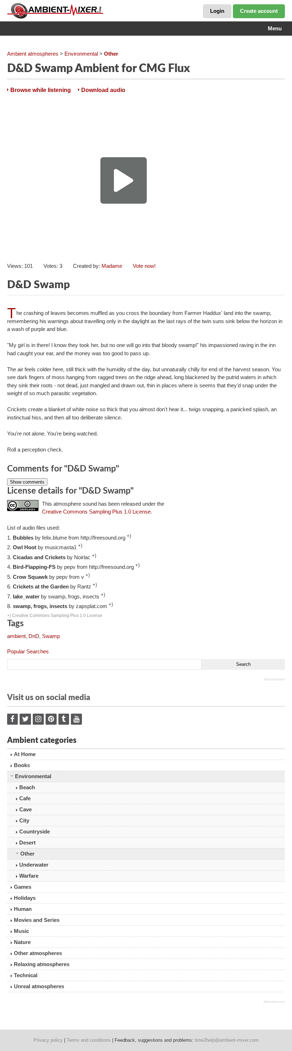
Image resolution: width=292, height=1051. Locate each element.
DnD (33, 636)
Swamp (51, 636)
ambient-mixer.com (60, 10)
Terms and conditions (89, 1040)
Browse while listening (40, 90)
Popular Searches (28, 651)
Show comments (27, 482)
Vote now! (144, 266)
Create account (259, 11)
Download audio (103, 90)
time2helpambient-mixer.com (227, 1040)
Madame (111, 266)
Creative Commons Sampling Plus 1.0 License (96, 512)
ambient (16, 636)
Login (217, 11)
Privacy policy (48, 1040)
